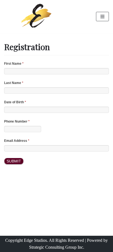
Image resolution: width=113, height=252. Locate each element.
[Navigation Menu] (102, 16)
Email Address (16, 141)
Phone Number (17, 121)
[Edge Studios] (37, 16)
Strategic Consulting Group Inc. (56, 247)
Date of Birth (15, 102)
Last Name (13, 83)
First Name (14, 64)
